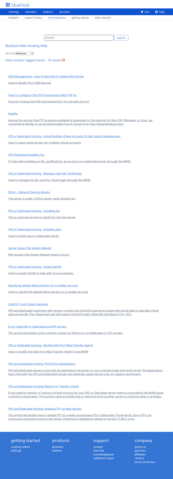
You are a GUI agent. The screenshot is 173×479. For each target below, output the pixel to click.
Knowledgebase (57, 17)
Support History (33, 17)
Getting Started (80, 17)
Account (64, 12)
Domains (30, 12)
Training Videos (20, 447)
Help (162, 12)
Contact (98, 447)
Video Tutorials (103, 17)
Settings (16, 450)
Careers (139, 458)
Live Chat (98, 450)
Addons (48, 12)
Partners (140, 450)
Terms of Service (144, 462)
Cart (147, 12)
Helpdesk (13, 17)
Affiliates (139, 454)
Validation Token (103, 458)
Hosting (14, 12)
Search (121, 38)
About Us (140, 447)
